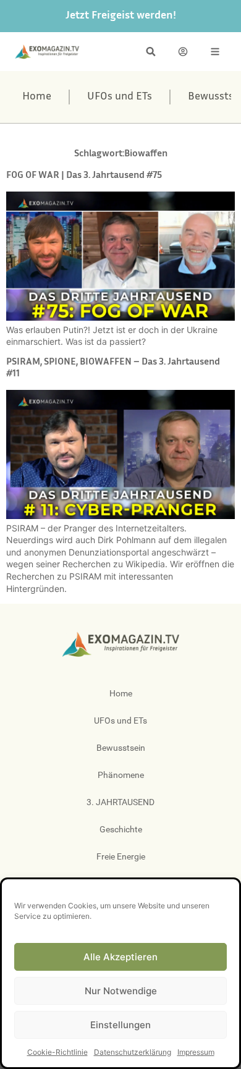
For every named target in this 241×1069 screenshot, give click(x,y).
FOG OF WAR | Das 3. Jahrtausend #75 (84, 176)
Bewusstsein (120, 748)
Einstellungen (120, 1025)
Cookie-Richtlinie (57, 1052)
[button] (151, 51)
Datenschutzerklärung (132, 1052)
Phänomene (121, 775)
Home (36, 97)
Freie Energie (120, 856)
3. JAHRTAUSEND (120, 802)
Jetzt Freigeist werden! (121, 16)
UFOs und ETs (119, 97)
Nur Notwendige (121, 991)
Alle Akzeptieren (120, 957)
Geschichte (120, 829)
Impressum (195, 1052)
